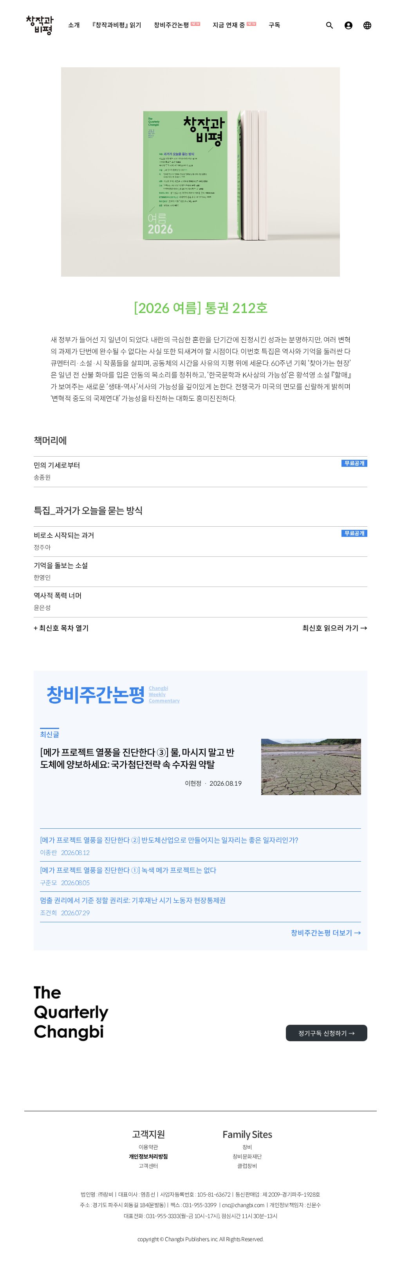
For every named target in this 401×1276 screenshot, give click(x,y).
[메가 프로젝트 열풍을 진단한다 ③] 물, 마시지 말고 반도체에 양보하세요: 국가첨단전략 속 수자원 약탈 (137, 759)
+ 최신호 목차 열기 (61, 628)
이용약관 (148, 1147)
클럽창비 (247, 1166)
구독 (274, 25)
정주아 (42, 548)
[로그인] (348, 25)
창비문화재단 (247, 1156)
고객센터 (148, 1166)
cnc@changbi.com (243, 1205)
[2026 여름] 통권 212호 (201, 308)
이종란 (48, 853)
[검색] (329, 25)
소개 (74, 25)
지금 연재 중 (234, 25)
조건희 (48, 913)
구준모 (48, 883)
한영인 (42, 578)
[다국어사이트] (367, 25)
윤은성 (42, 608)
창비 (247, 1147)
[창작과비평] (40, 25)
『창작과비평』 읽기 (116, 25)
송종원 (42, 477)
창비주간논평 (176, 25)
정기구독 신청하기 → (326, 1033)
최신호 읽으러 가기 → (334, 628)
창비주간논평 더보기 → (326, 933)
